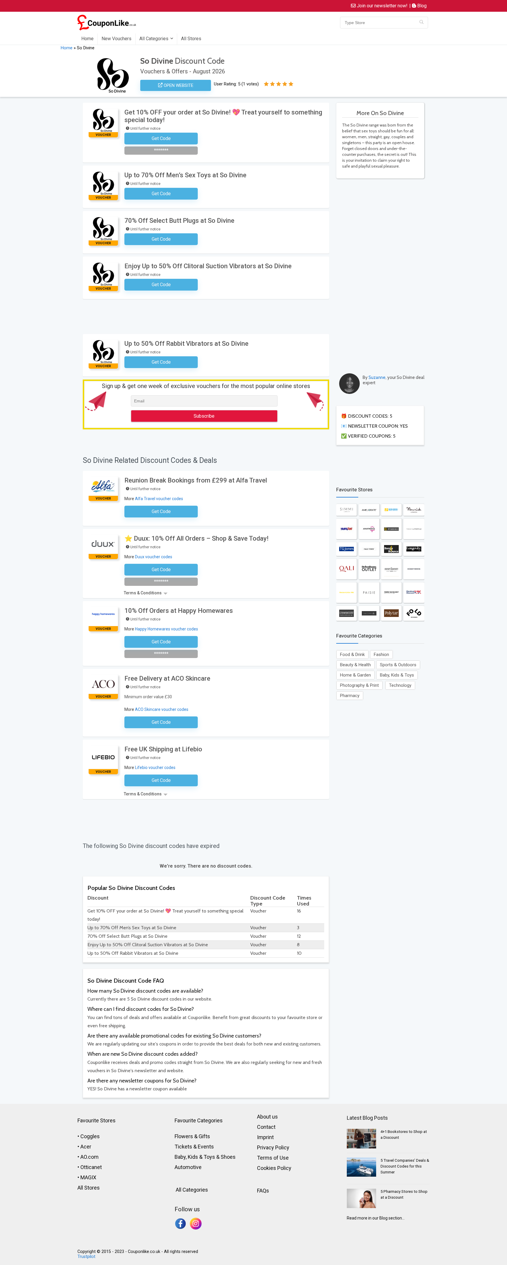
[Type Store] (421, 22)
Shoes (228, 1157)
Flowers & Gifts (192, 1136)
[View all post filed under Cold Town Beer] (369, 549)
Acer (85, 1146)
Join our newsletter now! (382, 6)
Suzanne (377, 377)
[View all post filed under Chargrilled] (346, 613)
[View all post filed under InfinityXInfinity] (391, 569)
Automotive (188, 1167)
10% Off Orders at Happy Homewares (178, 610)
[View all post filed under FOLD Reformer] (413, 613)
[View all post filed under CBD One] (369, 613)
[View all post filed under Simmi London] (346, 510)
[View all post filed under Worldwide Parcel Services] (391, 510)
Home (87, 38)
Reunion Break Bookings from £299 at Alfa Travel (195, 480)
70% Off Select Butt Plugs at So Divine (179, 220)
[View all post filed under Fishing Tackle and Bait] (391, 592)
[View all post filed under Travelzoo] (346, 529)
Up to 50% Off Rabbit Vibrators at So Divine (186, 343)
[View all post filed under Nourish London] (413, 510)
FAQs (263, 1191)
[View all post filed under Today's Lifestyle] (413, 529)
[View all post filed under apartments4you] (369, 529)
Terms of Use (273, 1158)
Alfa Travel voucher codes (159, 498)
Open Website (178, 85)
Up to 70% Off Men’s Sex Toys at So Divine (185, 175)
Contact (266, 1127)
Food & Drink (352, 654)
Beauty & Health (355, 664)
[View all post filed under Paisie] (369, 592)
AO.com (89, 1157)
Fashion (381, 654)
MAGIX (88, 1177)
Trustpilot (86, 1256)
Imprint (265, 1137)
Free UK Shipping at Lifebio (163, 749)
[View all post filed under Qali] (346, 569)
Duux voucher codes (153, 556)
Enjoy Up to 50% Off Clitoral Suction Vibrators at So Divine (208, 266)
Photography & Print (359, 685)
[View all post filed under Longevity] (413, 549)
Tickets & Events (194, 1146)
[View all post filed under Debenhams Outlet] (369, 569)
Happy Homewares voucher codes (166, 629)
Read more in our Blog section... (376, 1218)
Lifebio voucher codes (155, 767)
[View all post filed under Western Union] (346, 592)
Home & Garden (355, 675)
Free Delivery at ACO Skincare (167, 678)
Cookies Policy (274, 1168)
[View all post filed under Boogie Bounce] (391, 549)
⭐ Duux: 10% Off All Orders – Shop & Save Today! (196, 538)
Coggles (90, 1136)
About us (267, 1117)
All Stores (191, 38)
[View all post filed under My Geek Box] (391, 529)
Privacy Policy (273, 1147)
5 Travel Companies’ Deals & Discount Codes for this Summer (405, 1166)
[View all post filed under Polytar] (391, 613)
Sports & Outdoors (398, 664)
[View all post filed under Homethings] (413, 569)
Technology (400, 685)
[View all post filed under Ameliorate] (369, 510)
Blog (421, 6)
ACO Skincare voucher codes (161, 709)
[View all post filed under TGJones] (346, 549)
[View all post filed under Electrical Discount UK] (413, 592)
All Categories (153, 38)
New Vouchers (116, 38)
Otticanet (91, 1167)
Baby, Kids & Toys (397, 675)
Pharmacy (349, 695)
